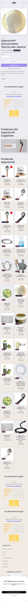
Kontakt (4, 552)
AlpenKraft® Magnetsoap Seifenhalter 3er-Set (21, 354)
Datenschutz (6, 564)
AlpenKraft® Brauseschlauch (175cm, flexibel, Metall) (7, 275)
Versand (6, 52)
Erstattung (5, 561)
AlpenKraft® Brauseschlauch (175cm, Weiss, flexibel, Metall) (20, 383)
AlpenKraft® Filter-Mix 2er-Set (21, 180)
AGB (4, 555)
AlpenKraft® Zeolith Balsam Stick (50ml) (7, 354)
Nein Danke (14, 595)
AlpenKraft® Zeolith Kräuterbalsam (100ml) (21, 329)
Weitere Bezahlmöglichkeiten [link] (14, 68)
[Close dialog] (26, 577)
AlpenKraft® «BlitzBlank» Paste (7, 305)
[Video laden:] (14, 145)
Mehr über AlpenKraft (8, 549)
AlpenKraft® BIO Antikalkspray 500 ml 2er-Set (20, 251)
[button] (1, 2)
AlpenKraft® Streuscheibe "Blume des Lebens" (20, 301)
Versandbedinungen (7, 558)
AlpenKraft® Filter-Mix (7, 203)
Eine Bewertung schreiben (14, 113)
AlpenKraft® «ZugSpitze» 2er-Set (7, 227)
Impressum (5, 566)
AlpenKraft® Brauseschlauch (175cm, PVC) (7, 251)
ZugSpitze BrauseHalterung (21, 275)
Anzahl (2, 54)
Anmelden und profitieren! (14, 592)
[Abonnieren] (21, 575)
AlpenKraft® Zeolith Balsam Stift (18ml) (7, 380)
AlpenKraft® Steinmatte (7, 436)
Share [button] (3, 79)
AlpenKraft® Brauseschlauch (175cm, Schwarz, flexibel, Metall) (21, 438)
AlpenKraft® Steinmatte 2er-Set (7, 329)
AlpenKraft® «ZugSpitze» (7, 180)
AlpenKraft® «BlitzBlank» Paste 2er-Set (7, 412)
